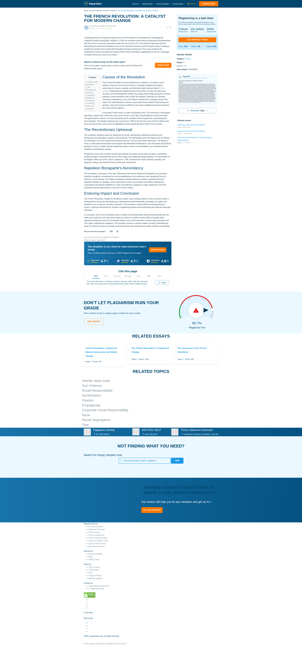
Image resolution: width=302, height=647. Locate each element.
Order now (209, 4)
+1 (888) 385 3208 (96, 589)
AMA (159, 276)
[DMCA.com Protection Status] (90, 595)
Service (135, 4)
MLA (106, 276)
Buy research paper (96, 546)
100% (210, 29)
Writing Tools (147, 4)
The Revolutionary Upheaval (90, 90)
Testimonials (93, 570)
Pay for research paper (97, 538)
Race (86, 415)
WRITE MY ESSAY (158, 250)
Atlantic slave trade (96, 381)
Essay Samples (162, 4)
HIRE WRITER (93, 321)
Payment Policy (95, 576)
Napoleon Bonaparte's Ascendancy (90, 98)
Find (177, 461)
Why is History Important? (94, 240)
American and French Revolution (191, 125)
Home (86, 10)
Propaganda (91, 405)
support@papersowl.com (98, 586)
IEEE (149, 276)
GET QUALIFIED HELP (152, 510)
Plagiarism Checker (96, 529)
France (188, 59)
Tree (85, 425)
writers (197, 29)
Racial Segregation (96, 420)
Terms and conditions (105, 644)
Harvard (117, 276)
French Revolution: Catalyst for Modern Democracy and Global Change (101, 352)
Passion (88, 400)
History (113, 10)
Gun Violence (92, 385)
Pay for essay (94, 532)
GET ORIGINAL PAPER (197, 40)
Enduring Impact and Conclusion (89, 106)
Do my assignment (96, 535)
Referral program (95, 578)
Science (106, 10)
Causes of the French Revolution (191, 131)
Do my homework (95, 527)
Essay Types (178, 4)
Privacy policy (89, 644)
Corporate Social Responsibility (105, 410)
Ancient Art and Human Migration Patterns (101, 237)
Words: (182, 66)
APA (96, 276)
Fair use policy (120, 644)
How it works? (94, 567)
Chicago (127, 276)
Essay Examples (96, 10)
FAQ (90, 573)
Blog (90, 557)
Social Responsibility (97, 390)
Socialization (91, 395)
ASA (138, 276)
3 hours (183, 29)
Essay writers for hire (97, 544)
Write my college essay (98, 541)
